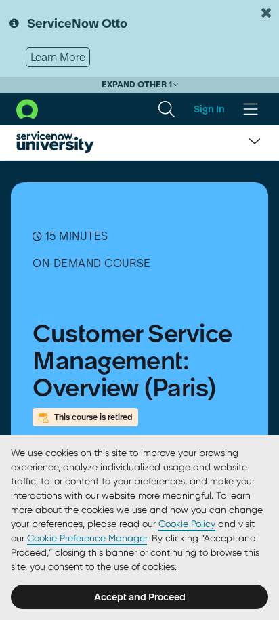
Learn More (57, 57)
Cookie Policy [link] (186, 523)
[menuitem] (166, 109)
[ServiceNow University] (55, 142)
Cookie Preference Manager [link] (87, 538)
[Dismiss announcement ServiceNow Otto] (266, 13)
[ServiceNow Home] (27, 108)
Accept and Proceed (140, 597)
